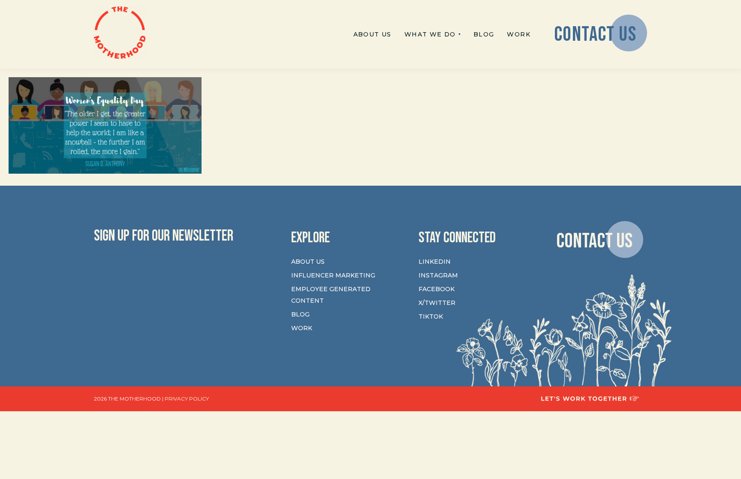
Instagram (438, 275)
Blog (300, 314)
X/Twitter (437, 303)
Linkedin (435, 261)
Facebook (437, 289)
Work (301, 328)
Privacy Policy (187, 398)
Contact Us (594, 241)
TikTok (431, 316)
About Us (308, 261)
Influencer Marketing (333, 275)
